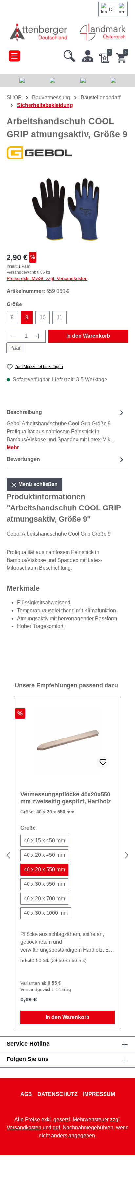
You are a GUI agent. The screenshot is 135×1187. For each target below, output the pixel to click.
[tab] (66, 429)
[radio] (44, 841)
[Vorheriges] (8, 855)
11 (59, 317)
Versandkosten (24, 1127)
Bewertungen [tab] (23, 459)
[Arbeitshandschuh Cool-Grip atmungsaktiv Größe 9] (67, 209)
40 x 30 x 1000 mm (46, 913)
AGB (26, 1094)
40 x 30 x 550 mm (44, 884)
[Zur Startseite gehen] (39, 32)
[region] (67, 209)
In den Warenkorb (88, 336)
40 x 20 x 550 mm (44, 869)
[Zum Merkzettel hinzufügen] (102, 762)
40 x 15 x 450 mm (44, 840)
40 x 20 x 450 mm (44, 855)
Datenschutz (57, 1094)
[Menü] (14, 54)
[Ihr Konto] (87, 54)
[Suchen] (69, 54)
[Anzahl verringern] (13, 336)
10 (43, 317)
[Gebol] (67, 152)
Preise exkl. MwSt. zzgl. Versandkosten (47, 278)
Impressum (99, 1094)
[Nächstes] (127, 855)
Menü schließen (37, 484)
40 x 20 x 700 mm (44, 898)
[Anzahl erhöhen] (39, 336)
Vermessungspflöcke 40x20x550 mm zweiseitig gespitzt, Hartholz (65, 798)
